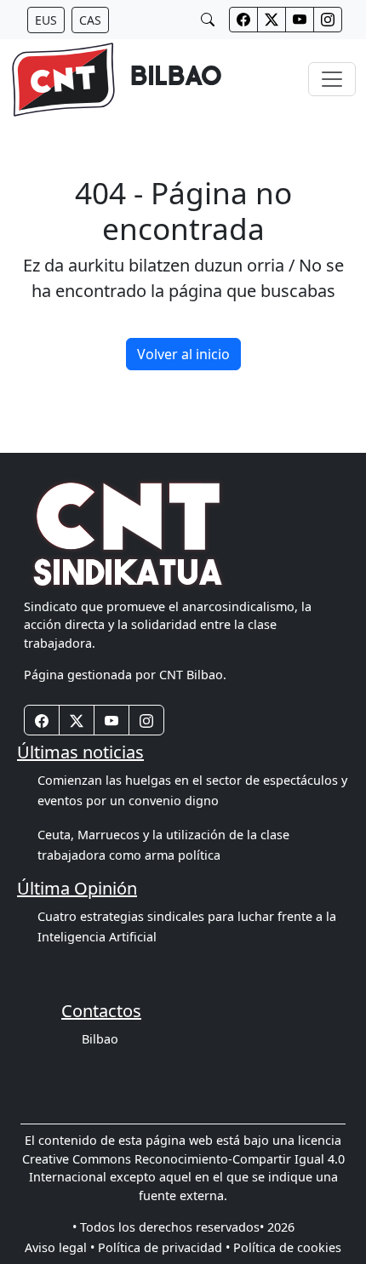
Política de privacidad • (164, 1247)
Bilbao (100, 1039)
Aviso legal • (59, 1247)
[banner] (116, 80)
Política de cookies (287, 1247)
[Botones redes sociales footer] (42, 720)
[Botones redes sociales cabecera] (243, 19)
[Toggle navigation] (332, 79)
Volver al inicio (183, 354)
